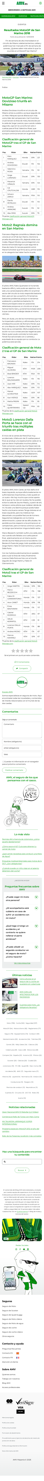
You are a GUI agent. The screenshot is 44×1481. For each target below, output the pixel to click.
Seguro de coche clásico (12, 1332)
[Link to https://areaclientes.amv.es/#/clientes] (40, 3)
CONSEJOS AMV (8, 16)
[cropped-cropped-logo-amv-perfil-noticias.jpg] (22, 678)
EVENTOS (23, 16)
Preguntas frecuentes (11, 1349)
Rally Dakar (21, 1045)
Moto (11, 1023)
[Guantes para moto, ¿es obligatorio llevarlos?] (10, 1009)
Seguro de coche (9, 1328)
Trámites (36, 1039)
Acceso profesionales (11, 1387)
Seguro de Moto (9, 1306)
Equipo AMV (7, 692)
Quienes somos (8, 1374)
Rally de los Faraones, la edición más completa (21, 1136)
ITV (18, 1066)
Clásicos (33, 1045)
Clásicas (22, 1061)
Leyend (16, 1077)
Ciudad (32, 1061)
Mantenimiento (10, 1039)
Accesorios (24, 1039)
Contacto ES (7, 1353)
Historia (6, 1077)
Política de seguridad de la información (14, 1446)
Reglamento (34, 1028)
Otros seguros (8, 1336)
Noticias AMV (7, 77)
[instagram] (16, 1249)
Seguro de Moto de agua (12, 1323)
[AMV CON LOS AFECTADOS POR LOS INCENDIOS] (10, 996)
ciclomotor (8, 1066)
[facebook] (20, 1249)
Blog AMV (6, 1383)
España (17, 1055)
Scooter (12, 1061)
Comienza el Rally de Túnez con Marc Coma (20, 1117)
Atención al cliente (10, 1362)
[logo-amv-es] (22, 2)
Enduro (37, 1077)
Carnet (10, 1045)
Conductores (17, 1082)
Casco (22, 1050)
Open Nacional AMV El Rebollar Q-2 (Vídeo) (20, 1112)
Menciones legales (8, 1417)
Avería (22, 1098)
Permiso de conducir (16, 1087)
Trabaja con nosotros (11, 1379)
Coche (20, 1023)
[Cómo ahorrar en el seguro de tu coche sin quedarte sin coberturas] (10, 983)
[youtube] (24, 1249)
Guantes (9, 1093)
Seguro (9, 1034)
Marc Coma (35, 1066)
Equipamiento (21, 1034)
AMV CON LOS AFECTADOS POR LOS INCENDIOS (29, 994)
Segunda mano (31, 1071)
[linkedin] (28, 1249)
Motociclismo (20, 1028)
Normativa (26, 1077)
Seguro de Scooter (10, 1311)
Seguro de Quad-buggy (12, 1315)
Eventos (16, 77)
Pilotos (37, 1055)
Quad (25, 1066)
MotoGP (8, 1028)
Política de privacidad (9, 1428)
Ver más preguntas (22, 963)
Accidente (10, 1071)
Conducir (34, 1034)
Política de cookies (8, 1422)
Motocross (32, 1050)
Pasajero (28, 1082)
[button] (22, 898)
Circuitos (19, 1093)
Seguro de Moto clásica (12, 1319)
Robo (35, 1093)
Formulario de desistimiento (11, 1433)
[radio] (13, 651)
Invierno (27, 1055)
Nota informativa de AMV (10, 1451)
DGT (28, 1093)
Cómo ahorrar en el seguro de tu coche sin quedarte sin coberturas (30, 981)
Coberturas (11, 1050)
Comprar (7, 1055)
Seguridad (31, 1023)
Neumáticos (32, 1087)
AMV (20, 1071)
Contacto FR (7, 1358)
